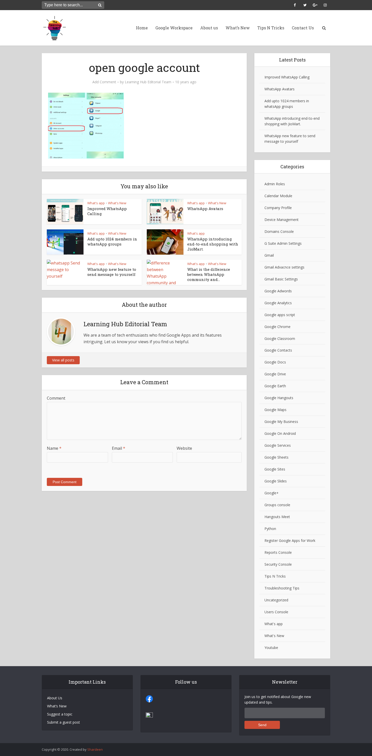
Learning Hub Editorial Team (148, 82)
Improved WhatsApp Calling (286, 77)
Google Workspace (174, 27)
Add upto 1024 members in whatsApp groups (112, 241)
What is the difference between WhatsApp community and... (208, 274)
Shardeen (95, 749)
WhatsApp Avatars (205, 208)
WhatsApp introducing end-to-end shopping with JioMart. (212, 244)
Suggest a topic (59, 714)
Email (118, 448)
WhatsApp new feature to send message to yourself (111, 272)
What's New (117, 203)
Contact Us (303, 27)
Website (184, 448)
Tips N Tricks (270, 27)
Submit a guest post (63, 722)
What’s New (237, 27)
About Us (54, 698)
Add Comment (104, 82)
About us (209, 27)
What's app (96, 203)
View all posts (63, 360)
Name (54, 448)
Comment (56, 398)
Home (142, 27)
